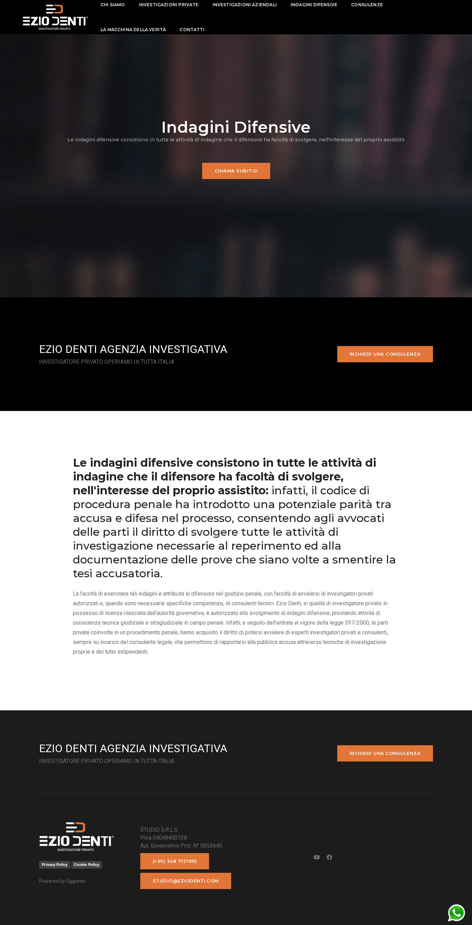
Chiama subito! (236, 171)
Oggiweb (75, 881)
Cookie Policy (86, 864)
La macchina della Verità (133, 29)
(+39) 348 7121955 (175, 861)
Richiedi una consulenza (385, 354)
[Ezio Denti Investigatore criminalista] (55, 17)
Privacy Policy (54, 864)
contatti (192, 29)
